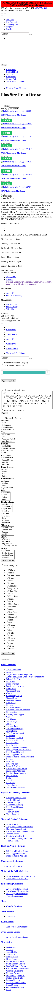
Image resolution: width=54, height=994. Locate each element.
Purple (11, 599)
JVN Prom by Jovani (15, 733)
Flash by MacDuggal (15, 714)
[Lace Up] (8, 462)
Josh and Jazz (12, 726)
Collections (11, 330)
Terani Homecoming (14, 896)
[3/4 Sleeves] (9, 541)
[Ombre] (4, 476)
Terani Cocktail (12, 841)
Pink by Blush (12, 764)
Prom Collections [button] (8, 664)
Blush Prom (11, 688)
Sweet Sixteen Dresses (15, 964)
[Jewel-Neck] (7, 523)
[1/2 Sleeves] (9, 539)
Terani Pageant (12, 814)
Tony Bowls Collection (16, 787)
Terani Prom (11, 785)
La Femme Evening (14, 805)
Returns (9, 279)
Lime (11, 580)
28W (12, 404)
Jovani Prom (11, 731)
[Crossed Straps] (8, 460)
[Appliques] (7, 481)
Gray (11, 643)
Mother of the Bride (14, 978)
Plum (11, 620)
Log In (9, 29)
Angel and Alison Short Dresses (19, 827)
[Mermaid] (7, 532)
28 (38, 398)
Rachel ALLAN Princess (16, 768)
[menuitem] (29, 20)
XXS (34, 404)
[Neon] (4, 474)
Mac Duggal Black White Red (18, 750)
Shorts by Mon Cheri (15, 836)
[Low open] (8, 464)
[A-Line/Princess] (7, 528)
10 (39, 396)
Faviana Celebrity (13, 707)
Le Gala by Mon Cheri (15, 740)
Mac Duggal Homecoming (17, 893)
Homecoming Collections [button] (12, 884)
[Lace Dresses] (8, 441)
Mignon (9, 809)
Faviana (9, 705)
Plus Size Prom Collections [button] (13, 846)
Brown (12, 638)
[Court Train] (6, 511)
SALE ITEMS (12, 334)
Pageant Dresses (13, 980)
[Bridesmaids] (11, 425)
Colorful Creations (14, 906)
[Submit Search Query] (30, 358)
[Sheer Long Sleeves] (9, 546)
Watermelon (14, 617)
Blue (11, 594)
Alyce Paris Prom (13, 670)
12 (45, 396)
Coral (11, 628)
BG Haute (10, 681)
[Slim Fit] (7, 534)
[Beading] (7, 483)
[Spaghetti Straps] (7, 555)
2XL (20, 406)
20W (29, 401)
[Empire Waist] (7, 530)
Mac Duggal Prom (14, 754)
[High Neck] (7, 520)
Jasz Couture (11, 719)
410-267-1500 (41, 8)
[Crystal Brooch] (7, 488)
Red (10, 622)
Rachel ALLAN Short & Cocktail (20, 831)
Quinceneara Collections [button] (12, 861)
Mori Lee (10, 761)
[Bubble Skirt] (9, 446)
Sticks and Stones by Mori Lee (19, 838)
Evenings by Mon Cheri (16, 798)
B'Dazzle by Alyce (14, 679)
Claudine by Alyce (14, 695)
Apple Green (14, 575)
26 (33, 398)
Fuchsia (12, 614)
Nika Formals (12, 775)
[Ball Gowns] (8, 434)
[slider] (47, 372)
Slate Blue (13, 591)
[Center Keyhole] (9, 451)
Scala (8, 778)
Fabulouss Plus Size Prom (17, 851)
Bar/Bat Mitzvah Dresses (16, 966)
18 (12, 398)
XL (13, 406)
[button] (11, 69)
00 (13, 396)
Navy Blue (13, 596)
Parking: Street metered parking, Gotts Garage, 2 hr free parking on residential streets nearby (29, 283)
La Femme (10, 735)
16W (15, 401)
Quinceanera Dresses (15, 987)
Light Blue (13, 588)
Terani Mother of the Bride (17, 879)
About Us (10, 293)
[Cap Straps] (7, 551)
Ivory (11, 630)
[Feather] (5, 497)
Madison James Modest (16, 773)
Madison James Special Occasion (20, 757)
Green (11, 578)
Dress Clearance (13, 959)
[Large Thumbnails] (4, 102)
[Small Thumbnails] (2, 102)
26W (5, 404)
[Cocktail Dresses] (11, 430)
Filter (7, 106)
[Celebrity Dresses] (9, 448)
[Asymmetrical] (6, 506)
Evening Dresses (13, 973)
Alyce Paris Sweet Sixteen (17, 937)
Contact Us (11, 277)
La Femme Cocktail (14, 738)
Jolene (9, 724)
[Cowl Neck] (7, 516)
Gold (11, 635)
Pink (11, 609)
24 (28, 398)
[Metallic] (4, 472)
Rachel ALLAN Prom (15, 771)
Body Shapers (12, 957)
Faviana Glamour (13, 712)
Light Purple (14, 604)
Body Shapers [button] (7, 922)
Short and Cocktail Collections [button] (14, 819)
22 (22, 398)
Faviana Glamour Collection (18, 710)
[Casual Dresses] (11, 427)
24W (44, 401)
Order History (12, 307)
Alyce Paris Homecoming (17, 889)
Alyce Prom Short (13, 824)
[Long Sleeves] (9, 544)
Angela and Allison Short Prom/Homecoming (25, 677)
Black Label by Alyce (15, 686)
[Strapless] (7, 557)
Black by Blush (12, 684)
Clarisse (9, 693)
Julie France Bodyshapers (17, 927)
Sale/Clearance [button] (7, 911)
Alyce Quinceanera (14, 866)
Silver (11, 646)
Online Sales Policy (14, 295)
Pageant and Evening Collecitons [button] (15, 792)
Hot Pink (13, 612)
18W (22, 401)
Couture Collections (14, 971)
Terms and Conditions (15, 353)
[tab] (27, 664)
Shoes (8, 990)
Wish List (10, 20)
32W (27, 404)
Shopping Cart (12, 24)
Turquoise (13, 586)
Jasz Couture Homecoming (17, 891)
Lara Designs (11, 745)
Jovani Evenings (13, 802)
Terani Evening (12, 812)
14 (50, 396)
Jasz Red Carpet (13, 800)
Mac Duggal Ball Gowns (16, 747)
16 (7, 398)
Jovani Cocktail (12, 834)
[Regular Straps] (7, 553)
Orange (12, 625)
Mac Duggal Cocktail (15, 752)
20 (17, 398)
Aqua (11, 583)
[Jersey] (5, 499)
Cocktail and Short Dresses (17, 968)
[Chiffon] (5, 495)
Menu (4, 65)
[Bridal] (11, 423)
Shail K (9, 780)
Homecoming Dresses (15, 975)
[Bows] (7, 485)
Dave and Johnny (13, 700)
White (11, 648)
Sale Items (10, 916)
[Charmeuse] (5, 493)
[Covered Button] (8, 458)
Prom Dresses (12, 985)
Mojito (12, 573)
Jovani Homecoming (14, 728)
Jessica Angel (11, 721)
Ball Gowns (11, 947)
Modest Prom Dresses (15, 961)
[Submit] (30, 34)
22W (37, 401)
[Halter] (7, 518)
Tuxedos (9, 950)
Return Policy (12, 348)
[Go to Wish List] (5, 13)
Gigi (8, 717)
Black (11, 641)
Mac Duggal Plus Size (15, 853)
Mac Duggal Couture (15, 807)
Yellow (12, 570)
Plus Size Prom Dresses (16, 88)
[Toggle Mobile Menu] (2, 323)
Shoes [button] (3, 901)
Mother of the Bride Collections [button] (15, 871)
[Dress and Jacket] (8, 439)
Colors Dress (11, 698)
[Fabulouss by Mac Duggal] (16, 111)
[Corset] (9, 453)
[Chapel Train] (6, 509)
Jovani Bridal (11, 952)
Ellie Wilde (10, 703)
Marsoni (9, 759)
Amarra (9, 672)
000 (7, 396)
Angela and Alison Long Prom (19, 674)
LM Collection (12, 743)
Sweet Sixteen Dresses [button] (10, 932)
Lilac (11, 601)
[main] (27, 144)
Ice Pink (12, 607)
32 (49, 398)
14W (8, 401)
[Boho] (8, 437)
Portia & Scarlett (13, 766)
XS (40, 404)
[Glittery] (4, 469)
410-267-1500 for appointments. (30, 5)
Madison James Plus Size (16, 856)
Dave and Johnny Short (16, 829)
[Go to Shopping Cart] (2, 13)
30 (43, 398)
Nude (11, 633)
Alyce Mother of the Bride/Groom (20, 876)
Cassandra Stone (13, 691)
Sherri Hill (10, 783)
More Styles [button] (6, 942)
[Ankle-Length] (6, 504)
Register (9, 27)
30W (20, 404)
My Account (11, 22)
